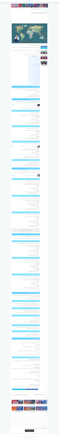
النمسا (39, 61)
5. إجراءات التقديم (38, 81)
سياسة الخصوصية (32, 436)
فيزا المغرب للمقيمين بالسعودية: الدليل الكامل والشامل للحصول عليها (22, 6)
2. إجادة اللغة (38, 77)
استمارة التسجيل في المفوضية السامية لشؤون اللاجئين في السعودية (29, 6)
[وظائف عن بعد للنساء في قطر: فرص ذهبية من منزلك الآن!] (44, 5)
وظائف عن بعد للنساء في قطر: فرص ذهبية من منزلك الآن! (44, 6)
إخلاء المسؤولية (24, 436)
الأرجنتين (38, 66)
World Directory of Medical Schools (24, 230)
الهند (39, 71)
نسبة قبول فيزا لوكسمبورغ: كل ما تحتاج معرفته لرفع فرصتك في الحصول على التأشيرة (14, 6)
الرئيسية (38, 436)
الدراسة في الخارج (45, 11)
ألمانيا (39, 60)
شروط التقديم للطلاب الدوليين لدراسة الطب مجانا (35, 75)
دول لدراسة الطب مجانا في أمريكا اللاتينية (36, 65)
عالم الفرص (29, 1)
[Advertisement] (29, 19)
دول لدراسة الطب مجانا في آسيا (37, 70)
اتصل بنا (21, 436)
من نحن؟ (35, 436)
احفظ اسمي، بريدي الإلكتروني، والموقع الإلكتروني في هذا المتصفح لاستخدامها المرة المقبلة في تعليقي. (37, 428)
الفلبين (39, 72)
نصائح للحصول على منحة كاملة (37, 82)
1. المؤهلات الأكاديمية (37, 76)
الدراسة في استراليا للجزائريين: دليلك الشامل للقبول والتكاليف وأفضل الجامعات (37, 6)
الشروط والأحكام (28, 436)
